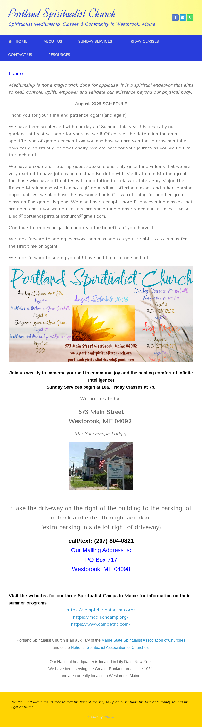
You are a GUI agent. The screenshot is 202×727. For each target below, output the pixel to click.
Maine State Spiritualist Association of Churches (143, 640)
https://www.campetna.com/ (101, 624)
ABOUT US (53, 41)
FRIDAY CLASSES (143, 41)
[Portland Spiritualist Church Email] (183, 17)
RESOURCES (59, 55)
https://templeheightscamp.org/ (101, 610)
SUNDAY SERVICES (95, 41)
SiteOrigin (97, 717)
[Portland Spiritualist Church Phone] (190, 17)
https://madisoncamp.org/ (101, 617)
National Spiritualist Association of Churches (110, 647)
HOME (21, 41)
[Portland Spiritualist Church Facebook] (175, 17)
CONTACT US (20, 55)
